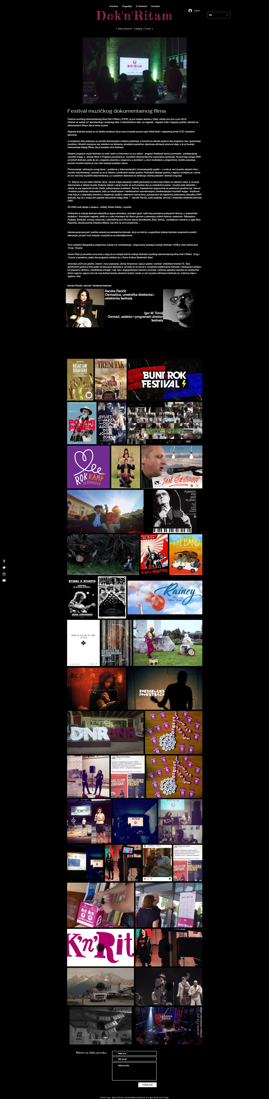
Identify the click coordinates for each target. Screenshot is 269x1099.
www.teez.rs (73, 263)
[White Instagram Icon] (4, 574)
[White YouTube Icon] (4, 580)
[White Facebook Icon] (4, 561)
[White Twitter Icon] (4, 567)
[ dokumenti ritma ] (134, 28)
